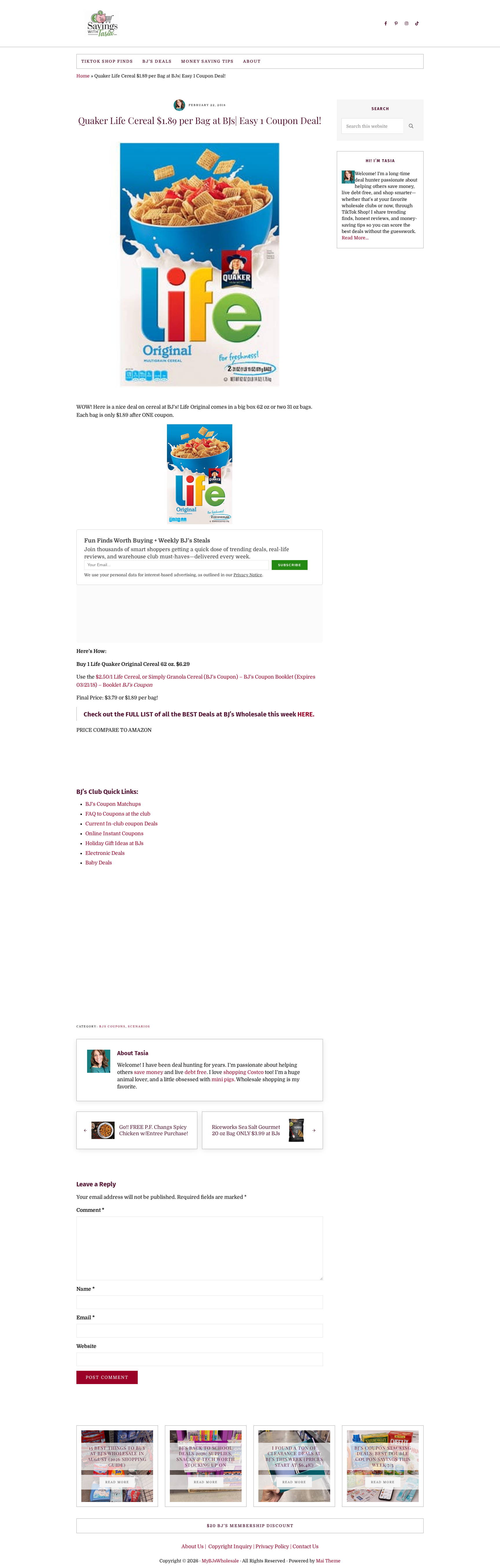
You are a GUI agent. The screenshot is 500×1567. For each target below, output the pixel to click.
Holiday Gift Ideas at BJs (114, 843)
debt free (196, 1072)
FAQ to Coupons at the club (117, 814)
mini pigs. (223, 1079)
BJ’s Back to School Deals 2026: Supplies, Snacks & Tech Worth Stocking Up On (206, 1456)
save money (148, 1072)
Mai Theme (328, 1561)
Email (85, 1317)
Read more (120, 1482)
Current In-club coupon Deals (121, 824)
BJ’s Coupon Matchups (113, 804)
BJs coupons (112, 1026)
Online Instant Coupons (114, 833)
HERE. (306, 714)
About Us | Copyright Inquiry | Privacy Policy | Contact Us (250, 1546)
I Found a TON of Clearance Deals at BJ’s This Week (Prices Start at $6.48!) (294, 1456)
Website (86, 1346)
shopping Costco (243, 1072)
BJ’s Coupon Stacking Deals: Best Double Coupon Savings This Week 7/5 (382, 1456)
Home (83, 76)
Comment (90, 1210)
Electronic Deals (105, 853)
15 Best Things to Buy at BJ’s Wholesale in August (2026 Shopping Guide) (117, 1456)
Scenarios (139, 1026)
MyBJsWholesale (220, 1561)
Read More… (355, 237)
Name (85, 1289)
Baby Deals (98, 863)
